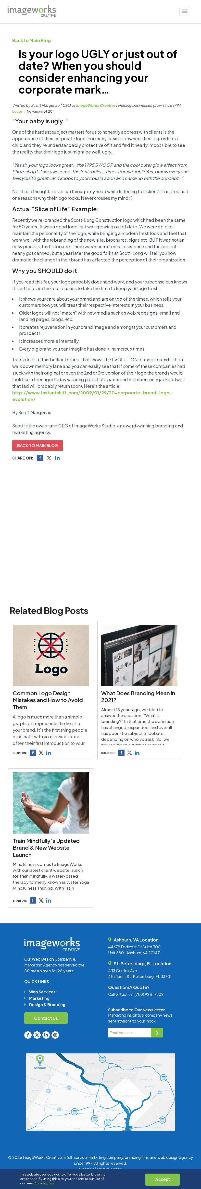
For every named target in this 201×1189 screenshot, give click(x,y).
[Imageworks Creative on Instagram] (55, 1035)
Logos (17, 111)
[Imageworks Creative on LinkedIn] (46, 1035)
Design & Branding (47, 1004)
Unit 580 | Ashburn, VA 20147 (134, 952)
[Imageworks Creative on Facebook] (28, 1035)
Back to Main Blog (31, 40)
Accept (162, 1179)
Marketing (39, 998)
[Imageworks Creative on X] (37, 1035)
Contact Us (46, 1018)
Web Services (42, 991)
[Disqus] (100, 532)
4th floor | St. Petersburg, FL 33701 (140, 976)
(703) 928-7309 (149, 994)
